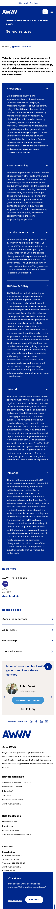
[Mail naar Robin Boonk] (28, 709)
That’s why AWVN (12, 651)
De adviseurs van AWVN (12, 799)
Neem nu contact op (28, 700)
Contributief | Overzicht (12, 787)
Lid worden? (23, 3)
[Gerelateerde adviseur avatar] (12, 688)
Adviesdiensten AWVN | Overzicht (16, 782)
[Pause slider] (48, 666)
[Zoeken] (45, 11)
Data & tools (7, 826)
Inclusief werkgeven (10, 830)
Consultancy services (14, 619)
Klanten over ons (9, 821)
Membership (9, 640)
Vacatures (6, 795)
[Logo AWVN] (9, 11)
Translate (34, 3)
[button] (5, 697)
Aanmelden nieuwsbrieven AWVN (16, 834)
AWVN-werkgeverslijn (11, 804)
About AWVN (9, 630)
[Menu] (52, 11)
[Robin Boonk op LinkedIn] (22, 709)
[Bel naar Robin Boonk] (33, 709)
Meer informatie (15, 900)
